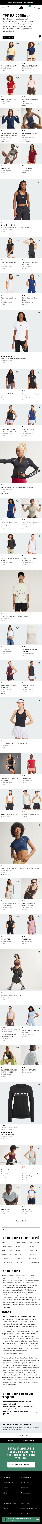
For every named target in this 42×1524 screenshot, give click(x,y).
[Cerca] (33, 7)
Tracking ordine (8, 1482)
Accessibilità (25, 1514)
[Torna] (21, 8)
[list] (17, 37)
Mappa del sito (25, 1482)
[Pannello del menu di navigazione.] (3, 7)
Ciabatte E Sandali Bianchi (20, 1263)
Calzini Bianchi (7, 1262)
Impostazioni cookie (9, 1503)
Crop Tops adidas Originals (34, 1255)
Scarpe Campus (20, 1242)
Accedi (10, 1440)
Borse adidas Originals (6, 1255)
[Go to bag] (38, 7)
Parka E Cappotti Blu (19, 1255)
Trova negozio (25, 1493)
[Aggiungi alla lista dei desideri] (17, 44)
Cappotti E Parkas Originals (18, 1259)
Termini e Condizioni (9, 1514)
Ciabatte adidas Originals (34, 1243)
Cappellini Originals (18, 1247)
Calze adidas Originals (6, 1259)
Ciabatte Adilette (7, 1246)
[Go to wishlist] (8, 7)
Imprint (5, 1488)
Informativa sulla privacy (28, 1508)
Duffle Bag (32, 1258)
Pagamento (24, 1488)
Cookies (5, 1508)
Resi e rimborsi (26, 1477)
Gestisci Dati (25, 1503)
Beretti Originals (7, 1250)
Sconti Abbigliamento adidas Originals (7, 1243)
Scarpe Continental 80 (34, 1247)
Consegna (6, 1477)
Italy (24, 1521)
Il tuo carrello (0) (28, 1440)
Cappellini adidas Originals (21, 1251)
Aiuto (5, 1493)
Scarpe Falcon (34, 1262)
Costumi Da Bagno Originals (34, 1251)
